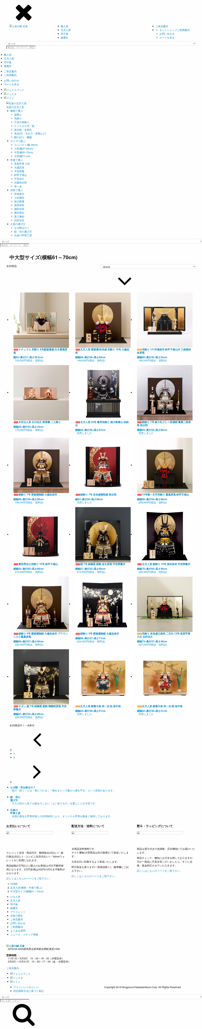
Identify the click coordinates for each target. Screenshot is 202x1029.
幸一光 (18, 186)
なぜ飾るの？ (21, 228)
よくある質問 (17, 930)
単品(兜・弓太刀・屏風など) (30, 133)
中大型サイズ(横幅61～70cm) (27, 891)
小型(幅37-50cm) (23, 148)
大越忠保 (19, 167)
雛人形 (64, 26)
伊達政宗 (19, 194)
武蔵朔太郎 (20, 182)
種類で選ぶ (16, 111)
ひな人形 (15, 896)
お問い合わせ (167, 34)
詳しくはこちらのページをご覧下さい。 (29, 878)
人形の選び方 (17, 224)
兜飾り (18, 118)
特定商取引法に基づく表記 (28, 991)
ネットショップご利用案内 (174, 30)
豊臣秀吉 (19, 212)
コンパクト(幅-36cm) (26, 145)
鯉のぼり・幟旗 (23, 137)
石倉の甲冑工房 (23, 235)
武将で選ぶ (16, 190)
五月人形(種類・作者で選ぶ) (26, 887)
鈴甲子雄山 (20, 175)
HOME (14, 884)
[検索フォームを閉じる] (101, 12)
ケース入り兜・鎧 (24, 126)
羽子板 (64, 34)
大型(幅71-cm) (22, 156)
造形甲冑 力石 (22, 163)
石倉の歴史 (16, 915)
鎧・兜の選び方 (23, 231)
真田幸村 (19, 205)
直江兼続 (19, 216)
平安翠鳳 (19, 171)
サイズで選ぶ (17, 141)
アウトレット (17, 912)
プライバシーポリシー (26, 987)
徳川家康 (19, 201)
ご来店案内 (161, 26)
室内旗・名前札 (23, 129)
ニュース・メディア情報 (24, 934)
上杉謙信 (19, 197)
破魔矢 (64, 37)
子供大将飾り (21, 122)
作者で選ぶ (16, 160)
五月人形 (66, 30)
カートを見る (167, 37)
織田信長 (19, 209)
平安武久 (19, 179)
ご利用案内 (10, 75)
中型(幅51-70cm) (23, 152)
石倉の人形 (15, 107)
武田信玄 (19, 220)
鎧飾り (18, 114)
